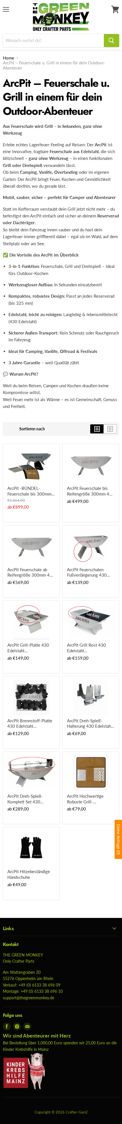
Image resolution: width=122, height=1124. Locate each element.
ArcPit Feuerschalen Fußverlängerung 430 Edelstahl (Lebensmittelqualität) (87, 572)
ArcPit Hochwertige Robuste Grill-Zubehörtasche (85, 799)
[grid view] (97, 428)
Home (8, 58)
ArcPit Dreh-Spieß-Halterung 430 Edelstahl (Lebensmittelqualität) (89, 723)
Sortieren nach (32, 429)
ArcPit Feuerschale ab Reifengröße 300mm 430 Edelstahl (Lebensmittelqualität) (31, 572)
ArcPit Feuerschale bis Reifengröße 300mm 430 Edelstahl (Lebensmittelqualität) (90, 491)
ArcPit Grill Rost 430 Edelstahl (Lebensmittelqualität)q (88, 647)
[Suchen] (111, 40)
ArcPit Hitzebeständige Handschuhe (28, 874)
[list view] (110, 428)
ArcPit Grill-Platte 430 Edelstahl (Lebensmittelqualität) (28, 647)
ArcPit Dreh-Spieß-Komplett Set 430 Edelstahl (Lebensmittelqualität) (27, 799)
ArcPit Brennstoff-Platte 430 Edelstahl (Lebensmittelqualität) (29, 723)
